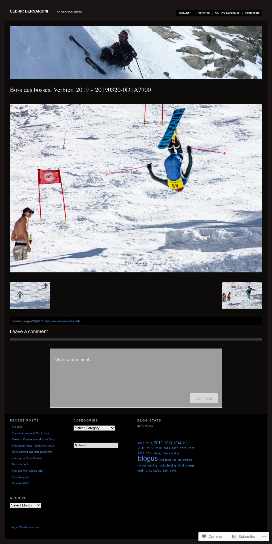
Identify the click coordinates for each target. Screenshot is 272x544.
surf (165, 470)
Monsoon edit (20, 464)
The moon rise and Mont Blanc (31, 433)
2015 (186, 443)
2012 (158, 443)
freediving (166, 459)
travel (173, 470)
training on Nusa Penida (27, 458)
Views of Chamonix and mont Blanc (34, 439)
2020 (175, 448)
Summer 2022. (21, 483)
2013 (168, 443)
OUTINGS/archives (227, 12)
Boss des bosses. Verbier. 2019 (49, 89)
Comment (204, 398)
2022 (191, 448)
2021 (183, 448)
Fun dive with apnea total (27, 470)
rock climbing (167, 465)
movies (142, 465)
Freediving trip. (21, 477)
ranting (152, 465)
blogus (148, 458)
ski (181, 465)
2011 (149, 443)
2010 (141, 443)
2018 (158, 448)
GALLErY (185, 12)
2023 (141, 453)
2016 (141, 448)
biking (158, 453)
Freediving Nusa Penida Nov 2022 (33, 445)
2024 (149, 453)
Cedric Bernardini (29, 11)
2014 (177, 443)
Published (203, 12)
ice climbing (185, 459)
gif (174, 459)
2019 (167, 448)
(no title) (17, 426)
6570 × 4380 (43, 321)
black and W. (171, 453)
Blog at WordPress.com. (24, 527)
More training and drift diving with (32, 451)
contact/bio (252, 12)
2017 (150, 448)
